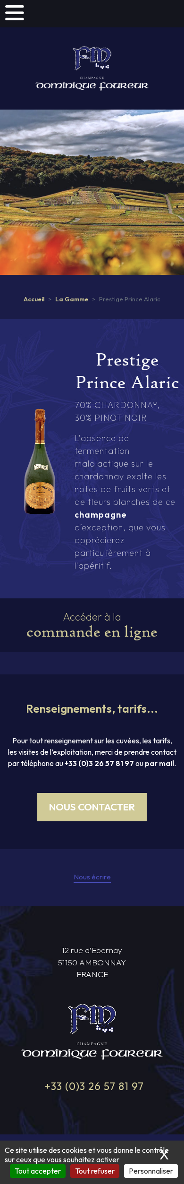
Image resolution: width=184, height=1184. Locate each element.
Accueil (34, 299)
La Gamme (71, 299)
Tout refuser (95, 1170)
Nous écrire (92, 876)
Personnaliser (151, 1170)
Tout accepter (38, 1170)
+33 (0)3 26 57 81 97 (99, 763)
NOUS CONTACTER (92, 807)
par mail (159, 763)
